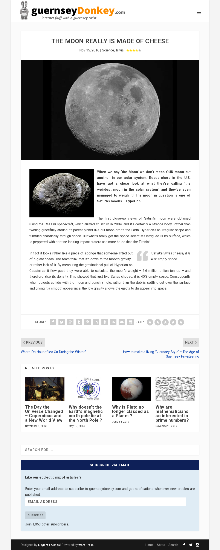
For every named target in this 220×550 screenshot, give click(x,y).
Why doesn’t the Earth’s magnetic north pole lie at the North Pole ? (86, 413)
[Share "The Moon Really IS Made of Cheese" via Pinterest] (87, 322)
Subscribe (35, 515)
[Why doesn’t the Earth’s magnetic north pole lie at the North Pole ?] (88, 389)
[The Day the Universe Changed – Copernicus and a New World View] (44, 389)
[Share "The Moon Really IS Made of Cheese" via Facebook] (53, 322)
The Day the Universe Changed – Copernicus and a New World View (44, 413)
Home (149, 545)
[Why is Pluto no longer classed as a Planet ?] (131, 389)
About (161, 545)
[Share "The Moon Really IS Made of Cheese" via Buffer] (104, 322)
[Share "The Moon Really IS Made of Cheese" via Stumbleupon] (113, 322)
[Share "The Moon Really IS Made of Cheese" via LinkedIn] (96, 322)
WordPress (85, 545)
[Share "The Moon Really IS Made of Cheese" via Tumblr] (79, 322)
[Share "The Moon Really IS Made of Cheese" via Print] (130, 322)
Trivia (120, 50)
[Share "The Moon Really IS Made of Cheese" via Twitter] (61, 322)
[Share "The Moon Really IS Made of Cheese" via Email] (122, 322)
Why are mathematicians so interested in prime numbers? (172, 413)
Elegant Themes (49, 545)
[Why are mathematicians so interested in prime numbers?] (175, 389)
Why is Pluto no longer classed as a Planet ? (130, 411)
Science (108, 50)
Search (173, 545)
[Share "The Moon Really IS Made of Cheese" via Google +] (70, 322)
